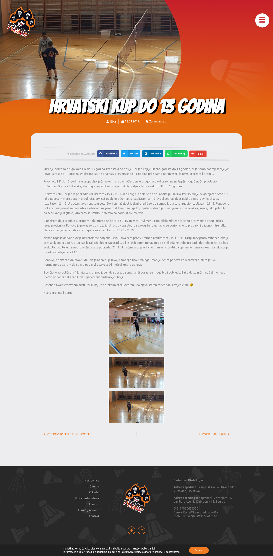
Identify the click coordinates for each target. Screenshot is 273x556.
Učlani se (93, 486)
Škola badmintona (87, 498)
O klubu (94, 492)
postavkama (172, 551)
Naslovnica (91, 480)
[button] (262, 20)
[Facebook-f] (131, 530)
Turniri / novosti (88, 510)
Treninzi (94, 504)
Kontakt (94, 516)
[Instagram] (141, 530)
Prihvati (199, 550)
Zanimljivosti (158, 121)
